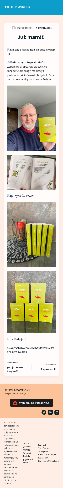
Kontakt (27, 462)
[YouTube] (50, 412)
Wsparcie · (28, 453)
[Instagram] (56, 412)
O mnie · (27, 449)
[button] (54, 6)
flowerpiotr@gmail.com (48, 461)
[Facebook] (44, 412)
